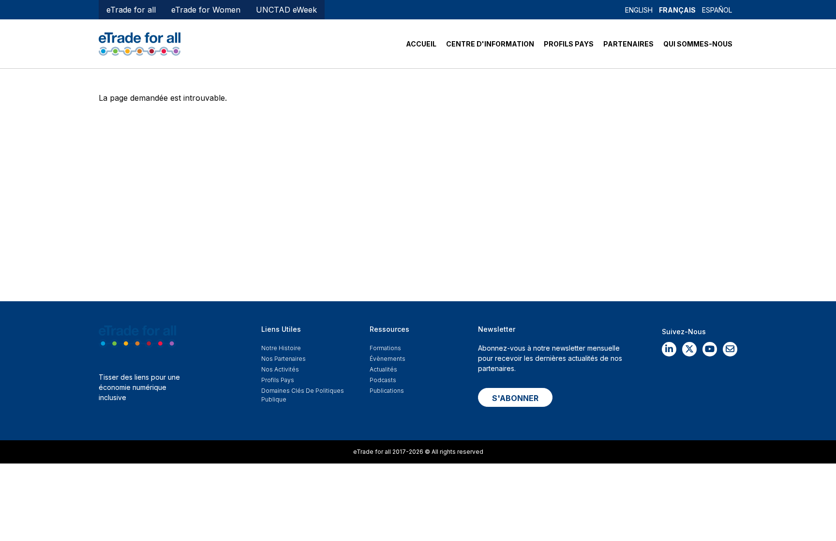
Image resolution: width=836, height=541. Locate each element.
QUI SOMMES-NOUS (697, 44)
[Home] (139, 43)
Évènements (387, 358)
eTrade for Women (205, 10)
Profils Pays (277, 380)
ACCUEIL (421, 44)
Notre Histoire (281, 348)
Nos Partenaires (283, 358)
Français (677, 10)
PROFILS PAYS (569, 44)
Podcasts (383, 380)
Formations (385, 348)
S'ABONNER (515, 398)
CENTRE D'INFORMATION (490, 44)
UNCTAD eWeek (286, 10)
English (639, 10)
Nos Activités (280, 369)
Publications (387, 390)
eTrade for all (131, 10)
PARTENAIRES (628, 44)
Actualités (383, 369)
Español (717, 10)
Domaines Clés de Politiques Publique (302, 395)
